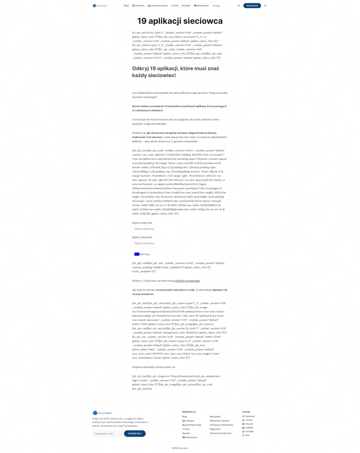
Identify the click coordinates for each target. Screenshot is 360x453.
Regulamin (215, 429)
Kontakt (186, 5)
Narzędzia (215, 416)
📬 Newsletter (201, 5)
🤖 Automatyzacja (157, 5)
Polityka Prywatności (221, 433)
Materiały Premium (219, 420)
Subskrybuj (252, 5)
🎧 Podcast (138, 5)
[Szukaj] (238, 5)
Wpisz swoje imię (142, 222)
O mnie (174, 5)
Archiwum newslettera (221, 424)
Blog (126, 5)
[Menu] (265, 5)
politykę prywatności (187, 280)
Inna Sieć (183, 448)
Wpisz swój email (142, 237)
